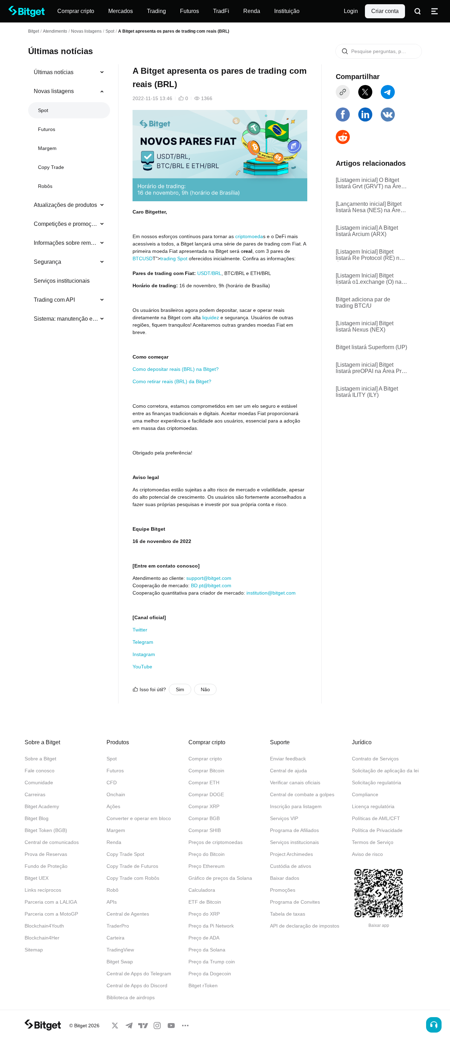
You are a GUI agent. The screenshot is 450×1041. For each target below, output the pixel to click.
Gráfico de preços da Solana (220, 878)
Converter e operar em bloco (139, 818)
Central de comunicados (52, 842)
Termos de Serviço (372, 842)
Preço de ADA (203, 938)
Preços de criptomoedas (215, 842)
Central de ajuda (288, 770)
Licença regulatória (373, 806)
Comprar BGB (204, 818)
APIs (112, 902)
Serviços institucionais (62, 281)
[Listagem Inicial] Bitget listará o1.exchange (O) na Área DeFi (368, 279)
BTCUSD (143, 258)
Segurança (47, 262)
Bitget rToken (203, 985)
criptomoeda (249, 236)
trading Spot (173, 258)
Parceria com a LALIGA (51, 902)
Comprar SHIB (204, 830)
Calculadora (201, 890)
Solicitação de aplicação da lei (385, 770)
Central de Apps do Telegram (139, 973)
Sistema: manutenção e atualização (66, 319)
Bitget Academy (42, 806)
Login (351, 11)
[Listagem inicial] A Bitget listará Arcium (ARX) (367, 231)
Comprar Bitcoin (206, 770)
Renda (114, 842)
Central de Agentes (128, 914)
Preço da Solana (206, 949)
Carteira (115, 938)
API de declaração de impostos (304, 926)
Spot (109, 31)
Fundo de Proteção (46, 866)
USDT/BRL (209, 273)
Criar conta (385, 11)
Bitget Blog (37, 818)
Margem (47, 148)
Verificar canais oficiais (295, 782)
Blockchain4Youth (44, 926)
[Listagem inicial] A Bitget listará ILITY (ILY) (367, 392)
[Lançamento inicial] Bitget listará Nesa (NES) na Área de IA (370, 207)
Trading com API (54, 300)
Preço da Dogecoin (209, 973)
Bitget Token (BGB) (46, 830)
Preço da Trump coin (211, 961)
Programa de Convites (295, 902)
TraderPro (118, 926)
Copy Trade (51, 167)
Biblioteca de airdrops (131, 997)
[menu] (69, 197)
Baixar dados (284, 878)
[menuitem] (69, 72)
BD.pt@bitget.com (211, 585)
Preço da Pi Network (211, 926)
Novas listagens (86, 31)
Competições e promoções (66, 224)
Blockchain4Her (42, 938)
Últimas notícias (53, 72)
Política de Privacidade (377, 830)
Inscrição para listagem (296, 806)
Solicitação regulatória (376, 782)
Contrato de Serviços (375, 758)
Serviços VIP (284, 818)
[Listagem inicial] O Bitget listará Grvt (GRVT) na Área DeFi (370, 183)
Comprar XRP (203, 806)
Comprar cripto (205, 758)
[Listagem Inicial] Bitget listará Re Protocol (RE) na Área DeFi (369, 255)
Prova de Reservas (46, 854)
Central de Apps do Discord (137, 985)
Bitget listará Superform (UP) (371, 347)
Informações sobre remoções (66, 243)
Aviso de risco (367, 854)
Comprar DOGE (206, 794)
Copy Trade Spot (125, 854)
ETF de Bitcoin (204, 902)
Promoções (282, 890)
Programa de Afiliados (294, 830)
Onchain (116, 794)
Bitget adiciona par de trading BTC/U (363, 302)
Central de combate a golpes (302, 794)
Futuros (46, 129)
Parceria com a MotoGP (51, 914)
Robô (112, 890)
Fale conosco (39, 770)
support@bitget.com (208, 578)
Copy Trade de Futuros (132, 866)
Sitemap (34, 949)
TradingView (120, 949)
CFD (112, 782)
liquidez (210, 317)
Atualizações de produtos (65, 205)
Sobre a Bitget (40, 758)
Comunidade (39, 782)
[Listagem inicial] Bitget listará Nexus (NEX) (364, 326)
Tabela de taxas (287, 914)
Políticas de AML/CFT (376, 818)
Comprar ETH (203, 782)
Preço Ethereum (206, 866)
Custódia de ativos (290, 866)
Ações (113, 806)
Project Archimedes (291, 854)
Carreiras (35, 794)
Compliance (365, 794)
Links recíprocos (43, 890)
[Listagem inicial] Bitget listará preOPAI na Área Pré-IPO (371, 368)
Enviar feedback (288, 758)
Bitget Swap (120, 961)
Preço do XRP (204, 914)
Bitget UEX (37, 878)
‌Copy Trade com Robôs (133, 878)
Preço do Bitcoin (206, 854)
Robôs (45, 186)
